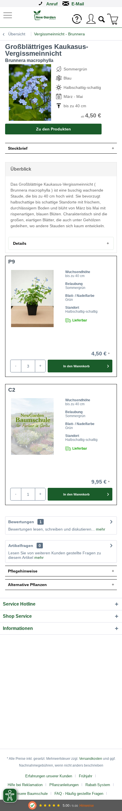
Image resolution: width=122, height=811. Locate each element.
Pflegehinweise (22, 571)
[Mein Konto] (90, 19)
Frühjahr (85, 776)
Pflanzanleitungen (64, 785)
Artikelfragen (24, 545)
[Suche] (102, 18)
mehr (100, 529)
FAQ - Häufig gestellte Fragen (78, 793)
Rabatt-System (97, 785)
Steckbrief (18, 148)
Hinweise (86, 805)
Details (19, 243)
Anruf (52, 3)
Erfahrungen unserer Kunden (48, 776)
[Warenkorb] (113, 19)
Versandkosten (90, 759)
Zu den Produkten (53, 129)
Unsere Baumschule (31, 793)
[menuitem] (8, 14)
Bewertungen (21, 522)
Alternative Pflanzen (27, 584)
